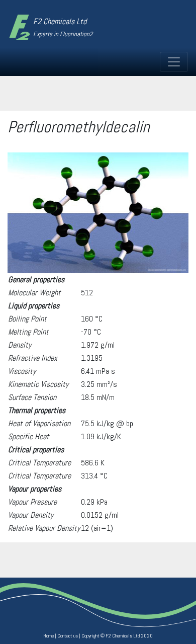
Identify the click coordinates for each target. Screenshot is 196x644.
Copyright (90, 635)
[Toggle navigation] (174, 62)
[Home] (19, 27)
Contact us (67, 635)
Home (48, 635)
